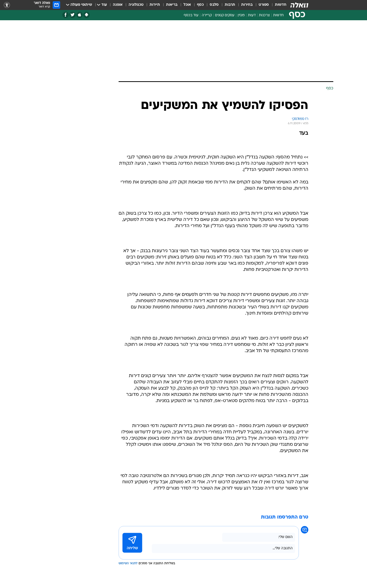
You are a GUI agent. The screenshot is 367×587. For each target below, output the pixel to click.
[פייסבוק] (65, 15)
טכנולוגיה (136, 5)
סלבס (214, 5)
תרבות (230, 5)
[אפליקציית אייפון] (79, 15)
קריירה (207, 15)
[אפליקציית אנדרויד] (86, 15)
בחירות (247, 5)
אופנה (118, 5)
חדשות (280, 5)
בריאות (172, 5)
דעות (252, 15)
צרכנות (264, 15)
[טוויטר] (72, 15)
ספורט (264, 5)
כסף (200, 5)
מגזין (241, 15)
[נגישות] (7, 5)
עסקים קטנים (224, 15)
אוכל (187, 5)
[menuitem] (277, 5)
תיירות (155, 5)
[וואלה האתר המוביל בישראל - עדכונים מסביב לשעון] (299, 4)
